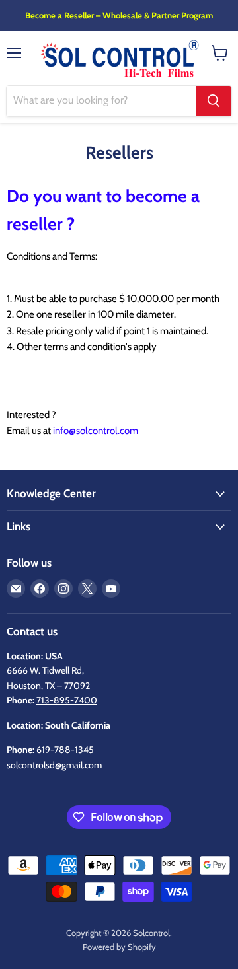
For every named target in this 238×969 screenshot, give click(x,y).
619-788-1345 (65, 750)
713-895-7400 (66, 700)
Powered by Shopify (119, 946)
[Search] (213, 101)
